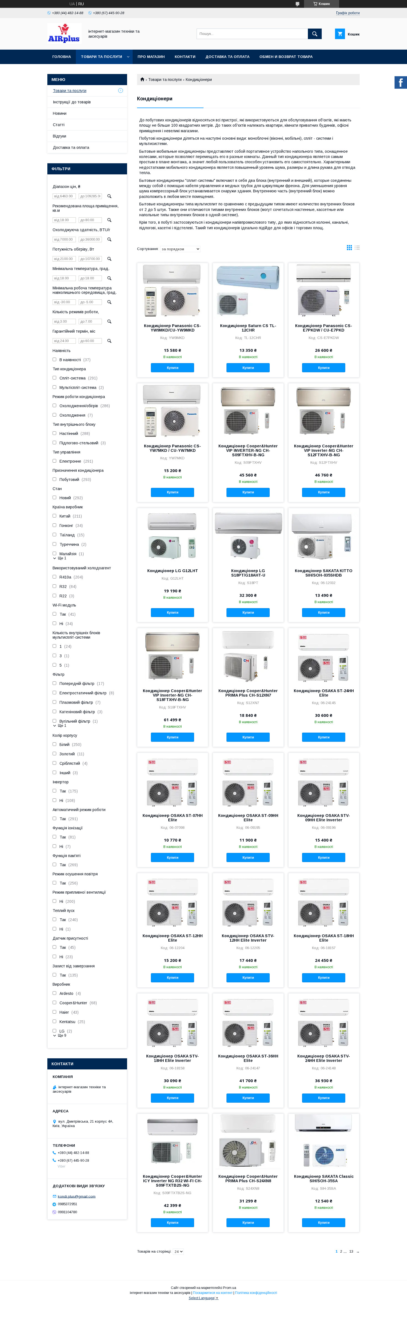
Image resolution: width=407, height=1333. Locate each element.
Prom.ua (229, 1288)
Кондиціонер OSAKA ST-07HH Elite (173, 817)
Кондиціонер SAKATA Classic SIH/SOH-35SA (324, 1178)
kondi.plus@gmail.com (77, 1196)
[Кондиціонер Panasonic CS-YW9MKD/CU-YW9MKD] (172, 290)
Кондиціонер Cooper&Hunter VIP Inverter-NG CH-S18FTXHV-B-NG (172, 695)
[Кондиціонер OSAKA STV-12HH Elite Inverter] (248, 901)
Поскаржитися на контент (213, 1293)
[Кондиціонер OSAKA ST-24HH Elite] (323, 656)
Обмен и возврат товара (286, 57)
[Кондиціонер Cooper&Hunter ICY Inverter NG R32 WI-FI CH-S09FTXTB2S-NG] (172, 1141)
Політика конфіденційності (256, 1293)
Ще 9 (62, 1035)
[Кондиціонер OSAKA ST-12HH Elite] (172, 901)
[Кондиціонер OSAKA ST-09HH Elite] (248, 780)
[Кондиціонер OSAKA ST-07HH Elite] (172, 780)
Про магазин (151, 57)
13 (351, 1251)
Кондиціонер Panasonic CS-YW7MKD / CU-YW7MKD (172, 448)
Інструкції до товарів (72, 102)
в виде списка (357, 249)
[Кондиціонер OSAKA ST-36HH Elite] (248, 1021)
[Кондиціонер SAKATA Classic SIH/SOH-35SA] (323, 1141)
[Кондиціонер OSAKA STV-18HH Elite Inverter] (172, 1021)
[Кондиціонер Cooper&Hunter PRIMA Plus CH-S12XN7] (248, 656)
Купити (172, 368)
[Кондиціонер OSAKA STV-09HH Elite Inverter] (323, 780)
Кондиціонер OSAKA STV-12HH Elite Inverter (248, 938)
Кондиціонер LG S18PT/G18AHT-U (248, 573)
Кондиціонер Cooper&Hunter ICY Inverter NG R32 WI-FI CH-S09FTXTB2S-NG (172, 1180)
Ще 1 (62, 558)
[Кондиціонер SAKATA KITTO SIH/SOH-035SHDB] (323, 536)
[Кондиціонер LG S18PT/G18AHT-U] (248, 536)
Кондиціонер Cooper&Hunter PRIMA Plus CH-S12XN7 (248, 693)
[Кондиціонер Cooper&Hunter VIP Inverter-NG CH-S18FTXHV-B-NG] (172, 656)
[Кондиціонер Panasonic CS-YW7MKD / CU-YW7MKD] (172, 411)
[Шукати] (315, 34)
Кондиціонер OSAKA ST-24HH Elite (324, 693)
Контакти (185, 57)
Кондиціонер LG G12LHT (172, 571)
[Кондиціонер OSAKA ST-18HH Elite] (323, 901)
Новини (59, 113)
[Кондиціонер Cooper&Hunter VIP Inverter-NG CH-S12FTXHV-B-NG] (323, 411)
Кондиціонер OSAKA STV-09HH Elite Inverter (323, 817)
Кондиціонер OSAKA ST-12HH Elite (173, 938)
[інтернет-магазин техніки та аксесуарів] (64, 42)
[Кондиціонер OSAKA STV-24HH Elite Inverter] (323, 1021)
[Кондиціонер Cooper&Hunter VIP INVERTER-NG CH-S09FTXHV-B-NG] (248, 411)
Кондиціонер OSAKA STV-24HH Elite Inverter (323, 1058)
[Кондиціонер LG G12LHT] (172, 536)
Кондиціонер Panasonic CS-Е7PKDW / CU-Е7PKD (323, 327)
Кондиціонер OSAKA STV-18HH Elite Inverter (172, 1058)
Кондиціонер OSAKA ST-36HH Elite (248, 1058)
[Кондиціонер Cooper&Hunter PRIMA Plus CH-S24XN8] (248, 1141)
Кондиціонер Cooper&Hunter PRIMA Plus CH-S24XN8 (248, 1178)
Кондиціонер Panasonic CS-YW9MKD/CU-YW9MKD (172, 327)
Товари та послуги (101, 57)
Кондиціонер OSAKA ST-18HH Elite (324, 938)
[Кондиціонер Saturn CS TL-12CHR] (248, 290)
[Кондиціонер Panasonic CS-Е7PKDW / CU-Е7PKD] (323, 290)
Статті (59, 125)
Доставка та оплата (227, 57)
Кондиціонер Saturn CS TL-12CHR (248, 327)
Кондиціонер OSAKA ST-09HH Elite (248, 817)
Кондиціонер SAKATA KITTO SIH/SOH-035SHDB (323, 573)
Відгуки (59, 136)
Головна (61, 57)
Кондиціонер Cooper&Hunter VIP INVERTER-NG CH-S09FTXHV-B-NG (248, 450)
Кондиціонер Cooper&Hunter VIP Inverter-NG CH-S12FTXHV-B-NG (323, 450)
